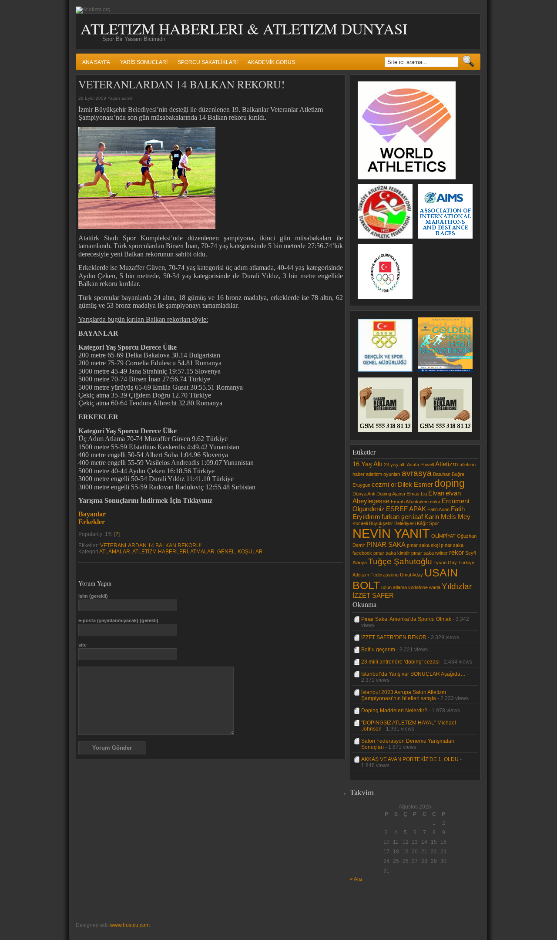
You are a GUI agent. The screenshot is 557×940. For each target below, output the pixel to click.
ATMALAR (202, 552)
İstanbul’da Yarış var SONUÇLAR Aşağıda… (413, 674)
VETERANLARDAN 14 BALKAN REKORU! (150, 545)
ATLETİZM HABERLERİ (160, 552)
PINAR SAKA (386, 544)
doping (449, 483)
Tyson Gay (445, 562)
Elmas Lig (416, 493)
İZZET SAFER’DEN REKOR (393, 637)
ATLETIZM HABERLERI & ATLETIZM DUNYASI (244, 28)
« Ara (356, 879)
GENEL (226, 552)
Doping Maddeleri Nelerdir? (394, 711)
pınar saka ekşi (423, 545)
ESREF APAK (406, 508)
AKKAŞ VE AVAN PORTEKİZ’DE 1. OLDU (410, 759)
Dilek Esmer (415, 484)
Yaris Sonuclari (144, 62)
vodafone (418, 587)
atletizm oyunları (383, 474)
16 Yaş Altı (367, 464)
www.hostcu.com (130, 925)
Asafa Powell (420, 464)
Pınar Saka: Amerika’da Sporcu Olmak (406, 619)
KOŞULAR (250, 552)
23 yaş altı (395, 464)
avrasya (417, 473)
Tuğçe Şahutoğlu (400, 561)
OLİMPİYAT (443, 536)
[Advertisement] (376, 901)
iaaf (418, 516)
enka (435, 501)
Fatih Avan (438, 509)
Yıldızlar (457, 586)
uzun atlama (394, 587)
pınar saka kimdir (391, 553)
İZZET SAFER (373, 595)
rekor (456, 552)
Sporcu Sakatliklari (208, 62)
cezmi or (384, 484)
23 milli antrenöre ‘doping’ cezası (400, 662)
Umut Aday (411, 574)
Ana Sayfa (96, 62)
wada (434, 587)
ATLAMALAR (114, 552)
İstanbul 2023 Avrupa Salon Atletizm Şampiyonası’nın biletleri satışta (403, 695)
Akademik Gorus (271, 62)
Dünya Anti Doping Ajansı (378, 493)
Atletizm (446, 464)
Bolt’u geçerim (378, 650)
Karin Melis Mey (447, 516)
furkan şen (397, 516)
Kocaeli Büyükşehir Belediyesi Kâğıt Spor (395, 523)
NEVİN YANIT (391, 533)
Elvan (436, 493)
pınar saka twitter (429, 553)
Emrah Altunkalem (410, 501)
